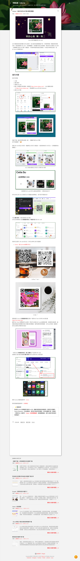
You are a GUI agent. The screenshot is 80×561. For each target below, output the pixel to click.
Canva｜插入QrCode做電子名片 (23, 244)
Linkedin (48, 557)
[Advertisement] (66, 27)
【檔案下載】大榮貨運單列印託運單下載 (22, 461)
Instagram (34, 557)
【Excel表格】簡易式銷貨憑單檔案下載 (22, 521)
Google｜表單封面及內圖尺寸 (19, 491)
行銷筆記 (26, 403)
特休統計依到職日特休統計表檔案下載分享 (23, 476)
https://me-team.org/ (17, 320)
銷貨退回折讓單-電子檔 (18, 537)
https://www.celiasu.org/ (22, 88)
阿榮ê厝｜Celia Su (19, 3)
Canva (27, 399)
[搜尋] (69, 3)
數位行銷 (28, 422)
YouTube (39, 557)
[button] (58, 11)
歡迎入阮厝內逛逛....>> (53, 472)
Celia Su (43, 556)
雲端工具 (23, 422)
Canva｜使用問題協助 (31, 413)
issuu (52, 557)
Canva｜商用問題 (16, 506)
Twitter (43, 557)
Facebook (29, 557)
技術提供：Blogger (40, 553)
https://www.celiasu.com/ (37, 86)
